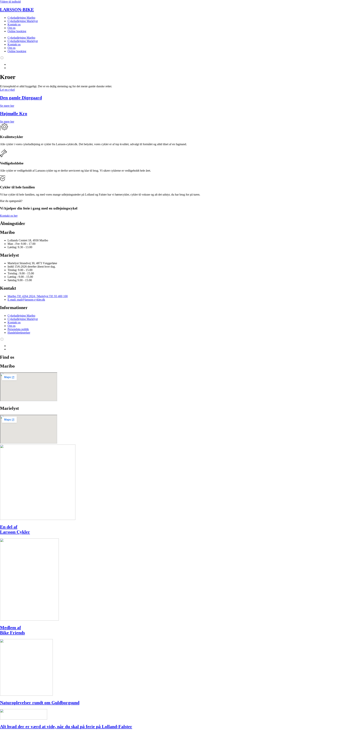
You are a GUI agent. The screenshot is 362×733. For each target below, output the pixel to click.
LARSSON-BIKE (17, 9)
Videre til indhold (10, 1)
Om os (11, 27)
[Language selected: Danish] (181, 63)
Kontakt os (14, 24)
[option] (185, 64)
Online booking (17, 31)
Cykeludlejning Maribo (21, 17)
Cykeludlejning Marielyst (23, 21)
